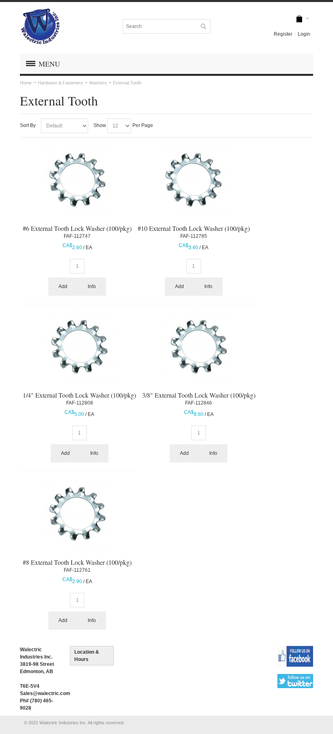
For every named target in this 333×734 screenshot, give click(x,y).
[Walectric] (40, 26)
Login (304, 34)
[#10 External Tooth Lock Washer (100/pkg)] (194, 180)
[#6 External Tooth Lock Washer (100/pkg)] (77, 180)
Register (283, 34)
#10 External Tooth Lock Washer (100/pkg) (194, 228)
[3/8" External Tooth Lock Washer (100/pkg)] (198, 347)
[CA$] (299, 19)
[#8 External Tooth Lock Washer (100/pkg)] (77, 514)
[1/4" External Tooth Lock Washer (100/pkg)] (79, 347)
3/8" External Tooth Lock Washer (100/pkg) (198, 395)
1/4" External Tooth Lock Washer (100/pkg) (79, 395)
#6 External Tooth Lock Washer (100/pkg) (77, 228)
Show (99, 125)
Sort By (28, 125)
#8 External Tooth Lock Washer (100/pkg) (77, 562)
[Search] (203, 26)
